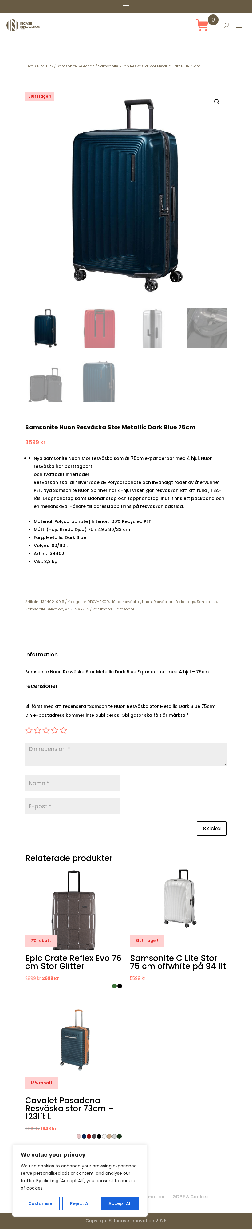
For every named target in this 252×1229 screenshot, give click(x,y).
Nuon (147, 601)
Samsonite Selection (76, 66)
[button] (216, 101)
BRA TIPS (45, 66)
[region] (80, 1181)
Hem (29, 66)
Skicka (212, 828)
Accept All (120, 1203)
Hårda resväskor (125, 601)
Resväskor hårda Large (174, 601)
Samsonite (207, 601)
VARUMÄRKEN (77, 609)
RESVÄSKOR (98, 601)
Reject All (80, 1203)
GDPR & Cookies (190, 1197)
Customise (40, 1203)
